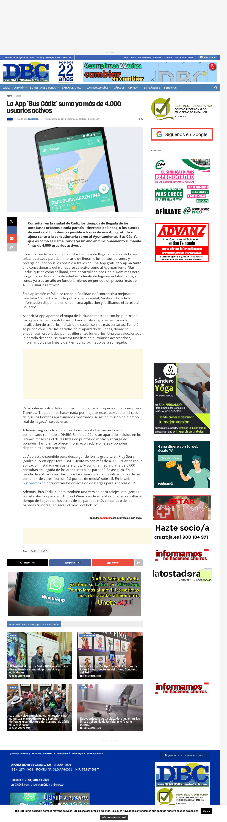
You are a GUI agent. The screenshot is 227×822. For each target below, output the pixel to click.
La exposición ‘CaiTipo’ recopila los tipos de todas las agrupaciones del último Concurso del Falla (108, 669)
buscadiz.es (32, 483)
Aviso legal (77, 753)
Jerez (133, 57)
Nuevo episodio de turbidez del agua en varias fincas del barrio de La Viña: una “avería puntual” (110, 722)
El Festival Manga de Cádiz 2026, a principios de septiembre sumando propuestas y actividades (38, 669)
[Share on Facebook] (12, 230)
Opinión (133, 87)
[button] (185, 755)
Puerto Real (180, 57)
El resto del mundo (43, 87)
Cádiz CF (119, 87)
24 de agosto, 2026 (20, 728)
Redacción (32, 118)
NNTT (44, 551)
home (9, 95)
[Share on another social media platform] (12, 247)
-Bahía (12, 635)
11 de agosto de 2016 (55, 118)
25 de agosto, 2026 (20, 676)
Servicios (170, 87)
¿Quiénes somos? (19, 753)
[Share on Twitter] (12, 221)
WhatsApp (209, 57)
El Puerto (168, 57)
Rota (190, 57)
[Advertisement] (113, 25)
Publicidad (62, 753)
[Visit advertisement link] (150, 72)
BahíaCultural (71, 87)
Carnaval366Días (97, 87)
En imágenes (152, 87)
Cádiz (125, 57)
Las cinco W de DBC (42, 753)
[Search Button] (215, 87)
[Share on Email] (12, 238)
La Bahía (18, 87)
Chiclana (157, 57)
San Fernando (144, 57)
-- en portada (87, 635)
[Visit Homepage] (39, 72)
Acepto (130, 817)
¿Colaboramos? (95, 753)
